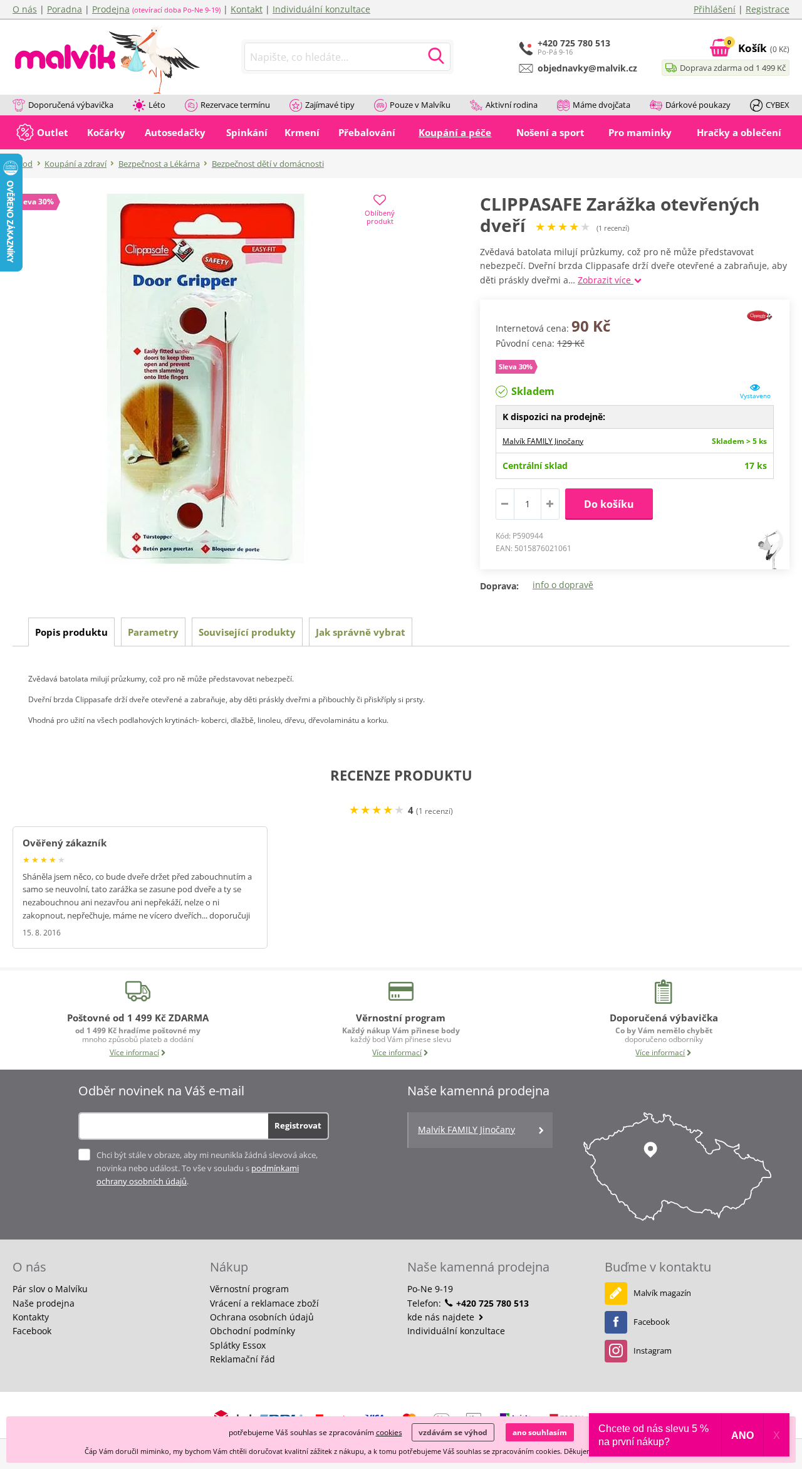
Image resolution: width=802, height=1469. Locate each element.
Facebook (32, 1331)
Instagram (652, 1350)
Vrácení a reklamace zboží (264, 1303)
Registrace (767, 9)
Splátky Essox (238, 1345)
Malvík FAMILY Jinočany (543, 441)
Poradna (64, 9)
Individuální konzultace (321, 9)
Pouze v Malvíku (420, 104)
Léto (156, 104)
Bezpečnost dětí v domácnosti (268, 163)
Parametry (153, 632)
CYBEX (777, 104)
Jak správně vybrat (360, 632)
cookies (389, 1432)
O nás (25, 9)
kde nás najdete (442, 1317)
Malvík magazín (662, 1292)
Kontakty (31, 1317)
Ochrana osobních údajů (262, 1317)
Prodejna (111, 9)
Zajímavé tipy (330, 104)
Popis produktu (71, 632)
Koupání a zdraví (75, 163)
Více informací (134, 1052)
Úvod (23, 163)
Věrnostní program (249, 1289)
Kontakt (247, 9)
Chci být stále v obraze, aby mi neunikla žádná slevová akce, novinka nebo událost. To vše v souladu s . (207, 1168)
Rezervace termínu (235, 104)
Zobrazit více (605, 280)
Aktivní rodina (512, 104)
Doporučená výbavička (70, 104)
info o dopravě (563, 585)
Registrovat (297, 1125)
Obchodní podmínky (252, 1331)
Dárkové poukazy (698, 104)
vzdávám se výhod (453, 1432)
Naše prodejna (44, 1303)
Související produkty (247, 632)
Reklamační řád (242, 1359)
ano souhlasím (540, 1432)
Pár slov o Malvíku (50, 1289)
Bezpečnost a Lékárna (159, 163)
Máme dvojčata (601, 104)
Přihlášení (715, 9)
